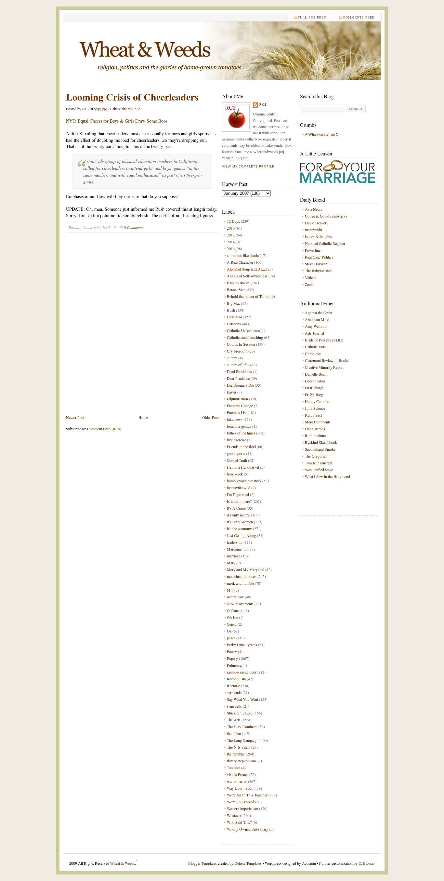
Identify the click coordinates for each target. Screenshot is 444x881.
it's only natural (238, 514)
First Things (314, 387)
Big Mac (233, 303)
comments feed (359, 17)
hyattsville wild (238, 487)
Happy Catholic (317, 401)
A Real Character (240, 262)
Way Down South (241, 788)
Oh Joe (232, 617)
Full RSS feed (312, 17)
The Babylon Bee (318, 270)
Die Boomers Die (240, 385)
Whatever (234, 815)
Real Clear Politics (319, 257)
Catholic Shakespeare (243, 330)
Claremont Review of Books (327, 360)
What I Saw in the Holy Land (327, 476)
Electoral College (240, 405)
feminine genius (239, 426)
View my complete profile (248, 166)
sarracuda (234, 692)
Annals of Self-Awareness (247, 275)
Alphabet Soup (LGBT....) (247, 269)
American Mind (317, 319)
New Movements (240, 603)
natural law (235, 596)
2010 (231, 228)
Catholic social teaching (245, 337)
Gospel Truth (237, 460)
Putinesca (234, 665)
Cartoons (234, 323)
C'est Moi (234, 316)
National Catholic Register (325, 243)
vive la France (237, 774)
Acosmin (309, 863)
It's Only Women (240, 521)
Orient (232, 624)
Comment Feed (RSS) (104, 428)
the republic (131, 108)
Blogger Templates (202, 863)
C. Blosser (367, 863)
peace (231, 637)
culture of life (237, 364)
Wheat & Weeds (122, 863)
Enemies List (237, 412)
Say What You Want (242, 699)
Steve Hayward (317, 263)
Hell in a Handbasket (243, 467)
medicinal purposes (241, 576)
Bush (231, 310)
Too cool (233, 767)
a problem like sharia (243, 255)
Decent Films (315, 380)
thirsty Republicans (241, 760)
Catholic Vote (315, 346)
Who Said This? (239, 822)
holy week (235, 473)
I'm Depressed (238, 494)
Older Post (210, 417)
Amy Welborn (316, 326)
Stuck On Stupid (240, 712)
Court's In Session (241, 344)
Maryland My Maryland (245, 569)
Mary (231, 562)
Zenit (309, 284)
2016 (231, 248)
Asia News (313, 209)
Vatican (310, 277)
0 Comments (133, 227)
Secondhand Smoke (320, 449)
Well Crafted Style (319, 469)
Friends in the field (241, 446)
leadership (234, 542)
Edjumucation (237, 398)
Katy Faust (313, 415)
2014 (231, 241)
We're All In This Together (247, 794)
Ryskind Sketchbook (321, 442)
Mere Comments (318, 421)
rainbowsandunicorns (243, 671)
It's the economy (239, 528)
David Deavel (315, 222)
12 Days (233, 221)
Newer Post (75, 417)
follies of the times (241, 432)
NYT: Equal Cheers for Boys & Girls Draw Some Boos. (117, 121)
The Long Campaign (242, 740)
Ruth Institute (315, 435)
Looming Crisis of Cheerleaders (132, 96)
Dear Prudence (238, 378)
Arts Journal (314, 333)
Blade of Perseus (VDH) (324, 339)
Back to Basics (238, 282)
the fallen (234, 733)
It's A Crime (236, 508)
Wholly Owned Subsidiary (247, 829)
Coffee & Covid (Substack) (326, 216)
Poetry (232, 651)
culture (232, 357)
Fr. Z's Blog (314, 394)
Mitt (230, 590)
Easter (231, 391)
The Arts (234, 719)
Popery (232, 658)
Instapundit (313, 229)
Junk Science (315, 408)
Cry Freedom (237, 351)
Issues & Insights (318, 236)
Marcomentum (238, 549)
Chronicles (313, 353)
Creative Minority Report (324, 367)
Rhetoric (233, 685)
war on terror (237, 781)
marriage (233, 555)
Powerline (312, 250)
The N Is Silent (238, 747)
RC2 (263, 104)
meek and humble (240, 583)
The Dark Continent (242, 726)
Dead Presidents (239, 371)
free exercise (236, 439)
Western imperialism (242, 808)
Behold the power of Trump (248, 296)
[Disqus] (142, 328)
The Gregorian (316, 456)
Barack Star (236, 289)
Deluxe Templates (248, 863)
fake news (234, 419)
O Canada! (235, 610)
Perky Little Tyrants (242, 644)
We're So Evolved (240, 801)
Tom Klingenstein (318, 462)
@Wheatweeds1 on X (322, 134)
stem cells (234, 706)
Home (143, 417)
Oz (229, 631)
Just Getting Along (241, 535)
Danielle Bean (315, 374)
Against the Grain (318, 312)
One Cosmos (315, 428)
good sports (236, 453)
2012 (231, 234)
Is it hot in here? (239, 501)
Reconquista (236, 678)
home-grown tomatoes (244, 480)
